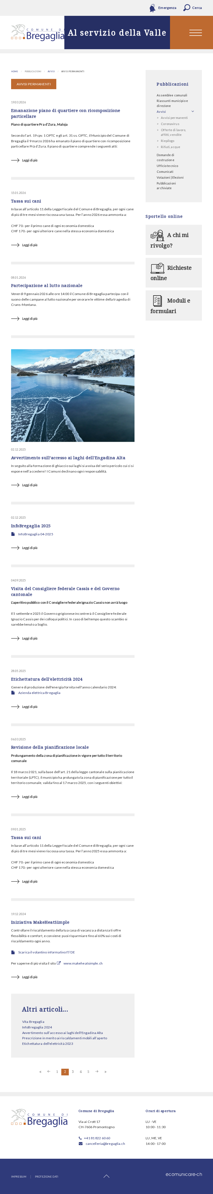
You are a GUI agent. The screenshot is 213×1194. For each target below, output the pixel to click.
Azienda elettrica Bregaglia (39, 693)
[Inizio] (40, 1072)
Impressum (18, 1176)
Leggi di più (29, 160)
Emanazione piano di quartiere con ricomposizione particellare (65, 113)
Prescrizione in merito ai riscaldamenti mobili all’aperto (64, 1038)
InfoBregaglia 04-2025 (35, 534)
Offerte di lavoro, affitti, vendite (173, 132)
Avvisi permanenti (174, 117)
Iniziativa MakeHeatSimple (40, 922)
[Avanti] (97, 1072)
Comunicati (165, 171)
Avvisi (51, 71)
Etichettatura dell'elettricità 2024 (46, 679)
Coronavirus (170, 124)
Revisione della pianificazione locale (50, 747)
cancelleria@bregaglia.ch (105, 1143)
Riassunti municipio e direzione (172, 103)
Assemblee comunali (172, 95)
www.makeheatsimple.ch (83, 963)
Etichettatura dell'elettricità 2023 (47, 1043)
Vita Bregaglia (33, 1022)
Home (14, 71)
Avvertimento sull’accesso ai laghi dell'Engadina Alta (68, 457)
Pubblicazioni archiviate (166, 185)
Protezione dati (46, 1176)
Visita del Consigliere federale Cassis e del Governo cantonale (65, 591)
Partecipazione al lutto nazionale (46, 285)
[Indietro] (48, 1072)
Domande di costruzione (165, 157)
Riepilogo (167, 141)
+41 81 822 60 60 (97, 1138)
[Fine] (105, 1072)
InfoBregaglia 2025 (31, 525)
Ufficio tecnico (167, 166)
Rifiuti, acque (170, 147)
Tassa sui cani (26, 201)
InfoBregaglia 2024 (37, 1027)
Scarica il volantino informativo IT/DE (46, 952)
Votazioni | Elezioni (170, 177)
